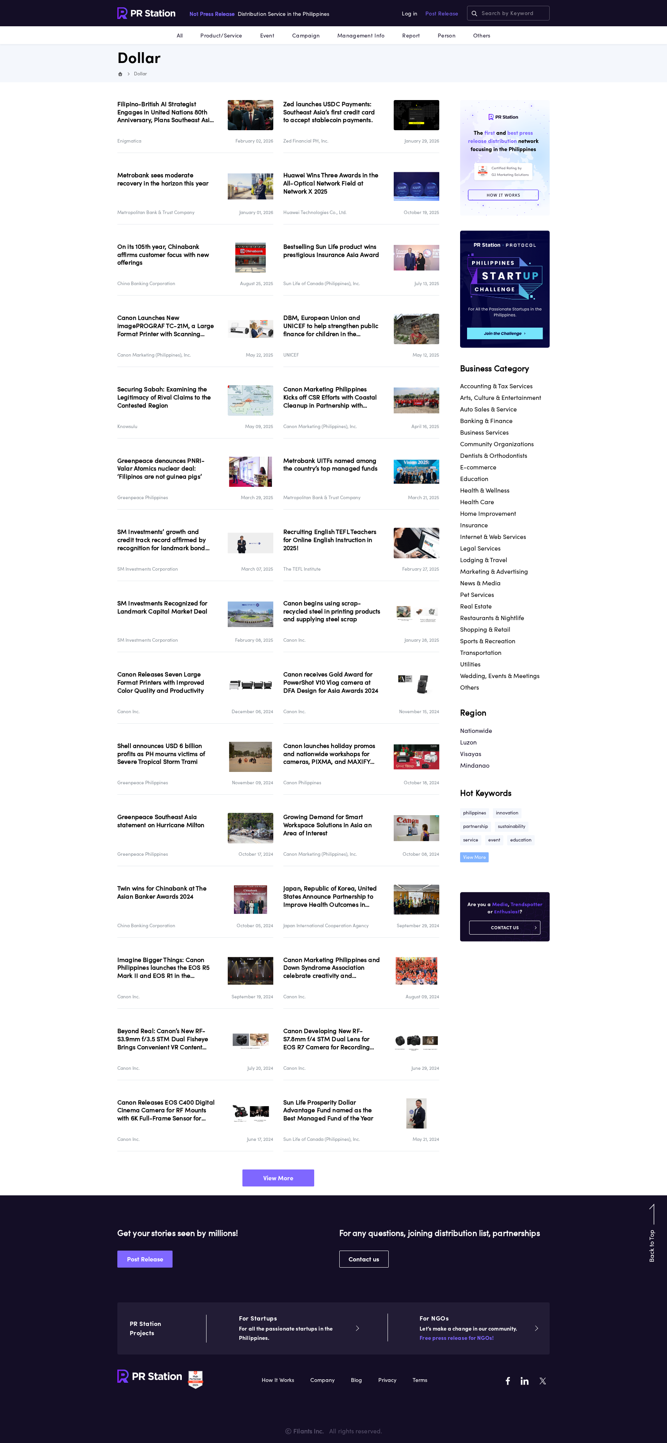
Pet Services (477, 594)
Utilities (470, 664)
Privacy (387, 1380)
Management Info (360, 35)
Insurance (474, 525)
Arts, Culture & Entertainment (500, 397)
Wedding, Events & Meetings (500, 676)
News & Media (480, 583)
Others (482, 35)
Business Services (484, 432)
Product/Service (221, 35)
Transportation (480, 652)
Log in (409, 13)
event (494, 840)
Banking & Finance (486, 421)
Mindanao (474, 765)
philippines (474, 813)
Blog (356, 1380)
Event (267, 35)
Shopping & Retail (485, 629)
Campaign (306, 35)
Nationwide (476, 730)
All (180, 35)
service (470, 840)
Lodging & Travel (483, 560)
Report (411, 35)
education (521, 840)
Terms (420, 1380)
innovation (507, 813)
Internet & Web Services (493, 536)
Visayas (470, 754)
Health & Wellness (485, 490)
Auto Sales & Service (488, 409)
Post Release (441, 13)
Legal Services (480, 548)
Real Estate (476, 606)
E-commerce (478, 467)
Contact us (364, 1259)
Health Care (477, 502)
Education (474, 479)
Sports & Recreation (487, 641)
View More (278, 1178)
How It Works (278, 1380)
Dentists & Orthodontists (493, 455)
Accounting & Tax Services (496, 386)
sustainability (511, 826)
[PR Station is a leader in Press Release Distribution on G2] (195, 1379)
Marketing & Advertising (494, 571)
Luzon (468, 742)
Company (322, 1380)
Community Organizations (497, 444)
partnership (475, 826)
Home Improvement (488, 513)
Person (446, 35)
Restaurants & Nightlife (492, 618)
